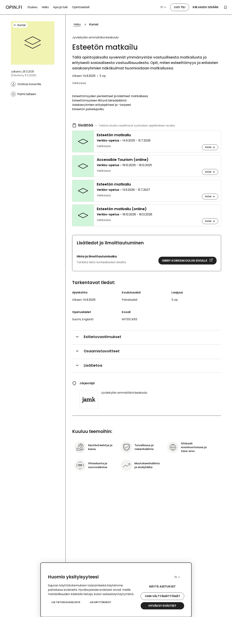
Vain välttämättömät (162, 596)
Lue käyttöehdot (100, 602)
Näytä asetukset (162, 586)
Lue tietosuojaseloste (65, 602)
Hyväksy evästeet (162, 606)
